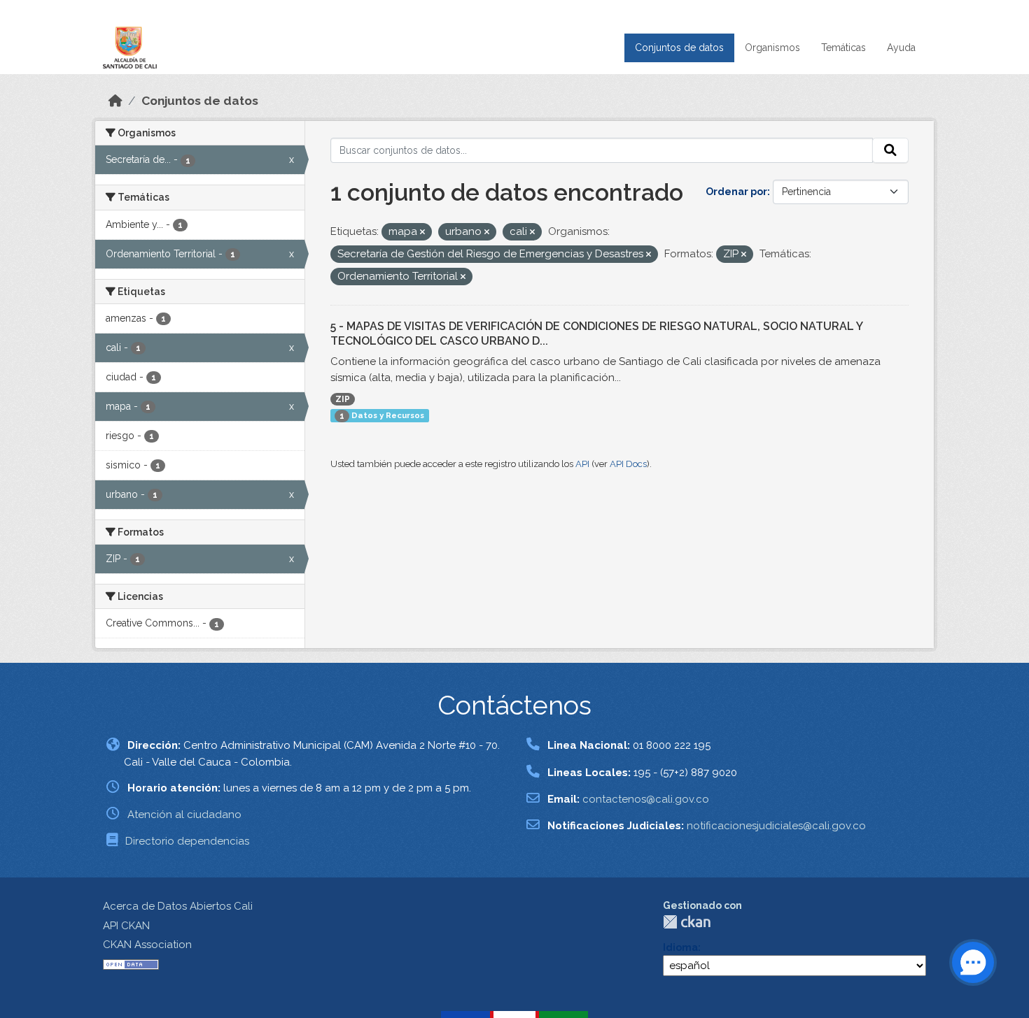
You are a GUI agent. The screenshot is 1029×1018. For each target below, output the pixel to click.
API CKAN (126, 925)
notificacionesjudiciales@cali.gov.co (776, 825)
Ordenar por (736, 191)
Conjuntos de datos (679, 47)
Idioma (680, 947)
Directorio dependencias (187, 841)
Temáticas (843, 47)
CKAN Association (147, 944)
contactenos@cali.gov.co (645, 799)
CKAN (686, 922)
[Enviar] (890, 150)
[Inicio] (115, 101)
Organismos (772, 47)
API (582, 464)
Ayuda (901, 47)
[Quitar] (422, 232)
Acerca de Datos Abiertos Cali (178, 906)
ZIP (342, 399)
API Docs (628, 464)
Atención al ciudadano (184, 814)
